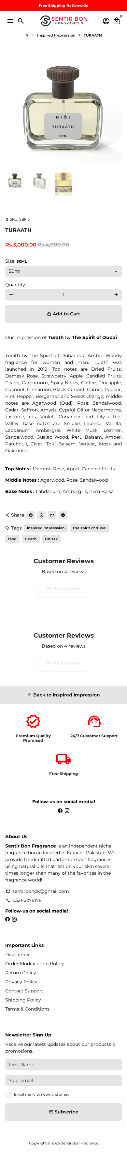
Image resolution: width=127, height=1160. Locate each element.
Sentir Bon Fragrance (79, 1143)
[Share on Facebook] (30, 515)
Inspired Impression (56, 35)
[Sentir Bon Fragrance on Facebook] (60, 811)
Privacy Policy (21, 982)
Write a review (63, 588)
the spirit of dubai (89, 528)
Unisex (51, 539)
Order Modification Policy (34, 964)
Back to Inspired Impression (63, 695)
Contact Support (24, 991)
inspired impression (46, 528)
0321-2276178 (24, 900)
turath (31, 539)
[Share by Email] (52, 515)
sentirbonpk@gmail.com (37, 891)
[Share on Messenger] (63, 515)
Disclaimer (17, 955)
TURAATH (93, 35)
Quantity (15, 285)
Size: (16, 261)
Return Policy (20, 973)
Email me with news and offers (41, 1094)
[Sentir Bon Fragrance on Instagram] (67, 811)
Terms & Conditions (27, 1009)
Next (116, 107)
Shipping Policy (23, 1000)
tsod (12, 539)
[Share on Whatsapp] (41, 515)
